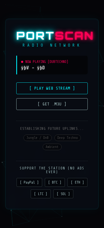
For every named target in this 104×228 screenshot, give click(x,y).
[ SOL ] (63, 194)
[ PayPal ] (29, 182)
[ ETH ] (77, 182)
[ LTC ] (40, 194)
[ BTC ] (54, 182)
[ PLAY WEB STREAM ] (52, 88)
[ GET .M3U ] (52, 104)
